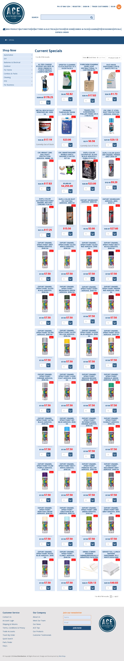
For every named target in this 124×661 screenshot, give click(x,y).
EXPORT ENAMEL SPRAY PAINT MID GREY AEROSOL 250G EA (111, 510)
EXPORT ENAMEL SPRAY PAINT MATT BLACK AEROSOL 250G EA (111, 245)
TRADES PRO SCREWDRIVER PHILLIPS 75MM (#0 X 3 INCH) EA (89, 113)
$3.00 (91, 228)
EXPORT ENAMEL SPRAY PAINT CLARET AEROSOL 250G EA (67, 554)
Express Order (62, 32)
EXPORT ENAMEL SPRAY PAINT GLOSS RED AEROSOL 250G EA (89, 245)
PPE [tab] (5, 81)
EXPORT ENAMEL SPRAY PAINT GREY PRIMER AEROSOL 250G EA (45, 245)
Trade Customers (100, 6)
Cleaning (93, 29)
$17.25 (48, 229)
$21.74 (40, 230)
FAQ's (5, 646)
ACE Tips (36, 628)
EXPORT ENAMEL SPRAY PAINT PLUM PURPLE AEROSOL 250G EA (45, 467)
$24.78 (107, 94)
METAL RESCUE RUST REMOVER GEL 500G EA (45, 112)
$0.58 (91, 141)
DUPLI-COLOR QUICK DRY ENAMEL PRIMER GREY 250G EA (111, 154)
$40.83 (114, 582)
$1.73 (114, 94)
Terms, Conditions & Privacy (14, 628)
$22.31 (85, 583)
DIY (32, 29)
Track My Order (9, 635)
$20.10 (85, 96)
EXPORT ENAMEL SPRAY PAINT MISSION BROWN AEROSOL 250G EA (89, 377)
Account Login (8, 620)
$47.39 (107, 583)
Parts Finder (7, 642)
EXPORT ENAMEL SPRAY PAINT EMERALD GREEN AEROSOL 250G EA (111, 377)
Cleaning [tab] (7, 77)
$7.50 (47, 273)
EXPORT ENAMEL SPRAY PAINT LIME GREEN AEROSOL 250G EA (89, 510)
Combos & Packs (81, 29)
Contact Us (7, 617)
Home (4, 29)
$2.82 (69, 94)
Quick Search (8, 638)
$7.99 (41, 274)
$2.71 (85, 141)
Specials (117, 29)
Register (77, 6)
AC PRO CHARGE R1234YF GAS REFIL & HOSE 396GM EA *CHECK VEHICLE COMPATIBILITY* (45, 68)
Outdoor (60, 29)
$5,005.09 (67, 183)
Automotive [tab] (8, 55)
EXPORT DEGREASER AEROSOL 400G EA (89, 201)
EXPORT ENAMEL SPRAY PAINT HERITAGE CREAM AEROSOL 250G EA (44, 510)
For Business (107, 29)
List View (102, 57)
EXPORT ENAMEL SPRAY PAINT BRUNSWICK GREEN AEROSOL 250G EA (67, 289)
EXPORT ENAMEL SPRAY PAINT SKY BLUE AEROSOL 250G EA (67, 421)
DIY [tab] (5, 59)
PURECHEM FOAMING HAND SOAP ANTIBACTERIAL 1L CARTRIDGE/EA (89, 67)
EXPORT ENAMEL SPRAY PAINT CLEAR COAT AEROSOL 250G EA (67, 377)
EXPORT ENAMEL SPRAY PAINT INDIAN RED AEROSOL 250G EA (111, 289)
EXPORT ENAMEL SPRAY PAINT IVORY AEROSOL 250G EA (89, 289)
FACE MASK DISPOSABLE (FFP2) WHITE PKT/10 (111, 66)
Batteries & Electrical (45, 29)
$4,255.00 (67, 186)
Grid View (92, 57)
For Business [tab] (9, 85)
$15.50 (67, 228)
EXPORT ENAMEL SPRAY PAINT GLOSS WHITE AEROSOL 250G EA (67, 245)
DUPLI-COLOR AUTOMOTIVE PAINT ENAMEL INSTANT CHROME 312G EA (45, 201)
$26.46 (40, 140)
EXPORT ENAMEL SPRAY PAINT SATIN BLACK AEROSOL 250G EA (44, 421)
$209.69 (40, 97)
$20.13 (114, 139)
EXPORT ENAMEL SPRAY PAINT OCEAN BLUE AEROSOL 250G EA (89, 333)
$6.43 (63, 94)
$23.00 (67, 139)
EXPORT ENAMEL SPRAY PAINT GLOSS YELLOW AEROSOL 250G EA (67, 333)
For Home (69, 29)
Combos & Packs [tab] (10, 73)
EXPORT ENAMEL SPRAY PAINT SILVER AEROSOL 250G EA (45, 332)
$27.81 (107, 140)
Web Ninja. (62, 656)
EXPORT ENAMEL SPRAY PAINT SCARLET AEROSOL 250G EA (111, 421)
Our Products (38, 631)
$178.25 (48, 97)
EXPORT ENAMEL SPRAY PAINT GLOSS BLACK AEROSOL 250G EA (44, 289)
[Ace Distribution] (13, 13)
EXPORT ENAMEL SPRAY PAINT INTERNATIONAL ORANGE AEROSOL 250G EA (89, 422)
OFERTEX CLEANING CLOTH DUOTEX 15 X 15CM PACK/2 (67, 66)
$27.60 (114, 228)
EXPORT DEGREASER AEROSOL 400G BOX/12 (111, 201)
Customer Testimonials (42, 635)
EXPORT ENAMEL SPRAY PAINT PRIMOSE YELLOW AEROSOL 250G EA (89, 467)
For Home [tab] (8, 70)
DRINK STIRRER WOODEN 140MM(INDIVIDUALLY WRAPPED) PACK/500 (89, 554)
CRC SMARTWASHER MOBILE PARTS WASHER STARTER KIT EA (66, 155)
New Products (12, 29)
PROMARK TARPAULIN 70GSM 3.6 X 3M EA (67, 112)
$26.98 (85, 184)
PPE (99, 29)
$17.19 (48, 139)
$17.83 (92, 95)
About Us (36, 617)
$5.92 (85, 229)
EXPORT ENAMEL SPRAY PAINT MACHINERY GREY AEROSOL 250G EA (111, 467)
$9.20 (114, 182)
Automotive (25, 29)
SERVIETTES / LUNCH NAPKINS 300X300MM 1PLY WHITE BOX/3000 (111, 554)
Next (116, 596)
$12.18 (107, 182)
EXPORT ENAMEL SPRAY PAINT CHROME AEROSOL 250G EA (45, 377)
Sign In (86, 6)
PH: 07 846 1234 (63, 6)
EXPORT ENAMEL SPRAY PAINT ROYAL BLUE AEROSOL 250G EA (45, 554)
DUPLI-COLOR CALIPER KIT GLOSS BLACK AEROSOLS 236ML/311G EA (89, 155)
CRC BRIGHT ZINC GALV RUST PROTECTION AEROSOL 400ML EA (45, 155)
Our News (37, 624)
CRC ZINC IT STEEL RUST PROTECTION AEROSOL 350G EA (111, 112)
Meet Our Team (39, 620)
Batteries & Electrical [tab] (12, 62)
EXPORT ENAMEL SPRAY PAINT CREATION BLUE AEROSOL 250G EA (67, 510)
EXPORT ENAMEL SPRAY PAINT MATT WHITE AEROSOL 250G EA (67, 467)
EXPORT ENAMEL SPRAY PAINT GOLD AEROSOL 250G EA (111, 332)
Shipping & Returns (10, 624)
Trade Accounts (9, 631)
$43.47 (107, 229)
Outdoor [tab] (7, 66)
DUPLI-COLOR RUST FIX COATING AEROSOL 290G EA (67, 201)
